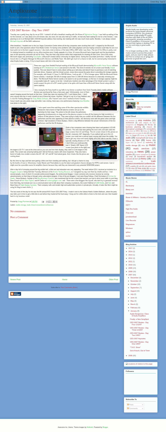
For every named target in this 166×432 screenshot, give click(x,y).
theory (143, 159)
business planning (133, 127)
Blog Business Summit (46, 178)
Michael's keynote (16, 41)
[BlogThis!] (49, 201)
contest (131, 131)
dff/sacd (153, 131)
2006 (130, 356)
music (152, 145)
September (135, 288)
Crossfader (37, 57)
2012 (130, 258)
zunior (128, 236)
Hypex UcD (129, 142)
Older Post (113, 280)
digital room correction (134, 133)
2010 (130, 265)
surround (129, 159)
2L (127, 182)
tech (136, 159)
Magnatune (130, 224)
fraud (134, 135)
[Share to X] (52, 201)
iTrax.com (129, 213)
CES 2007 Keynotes (137, 338)
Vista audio (142, 168)
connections (151, 129)
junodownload (131, 217)
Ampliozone (22, 10)
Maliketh (90, 427)
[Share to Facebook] (54, 201)
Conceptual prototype (134, 129)
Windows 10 (138, 170)
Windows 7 (148, 170)
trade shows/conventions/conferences (40, 205)
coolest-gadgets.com (54, 180)
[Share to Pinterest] (56, 201)
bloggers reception (16, 172)
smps (131, 156)
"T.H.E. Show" (135, 347)
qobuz (128, 232)
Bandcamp (130, 186)
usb (140, 166)
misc (143, 145)
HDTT (128, 205)
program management (141, 154)
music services (141, 148)
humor (148, 140)
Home (64, 280)
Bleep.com (130, 189)
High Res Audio (132, 209)
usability (133, 166)
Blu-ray (150, 125)
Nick (109, 183)
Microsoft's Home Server (102, 65)
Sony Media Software (40, 99)
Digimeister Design (91, 34)
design (145, 131)
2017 (130, 248)
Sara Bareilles (84, 101)
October (134, 284)
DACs (138, 131)
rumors (153, 154)
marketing (149, 142)
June (133, 298)
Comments (133, 408)
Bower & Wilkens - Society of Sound (139, 197)
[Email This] (47, 201)
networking (129, 152)
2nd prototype (130, 120)
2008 (130, 271)
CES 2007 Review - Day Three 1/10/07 (139, 329)
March (133, 304)
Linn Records (131, 220)
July (132, 294)
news (140, 151)
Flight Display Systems (28, 185)
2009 (130, 268)
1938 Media (100, 183)
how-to (128, 140)
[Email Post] (42, 201)
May (132, 301)
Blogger (105, 427)
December (135, 278)
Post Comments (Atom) (69, 287)
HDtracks (129, 201)
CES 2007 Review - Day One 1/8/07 (139, 343)
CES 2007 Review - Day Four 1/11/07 (139, 323)
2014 (130, 251)
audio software (143, 122)
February (134, 308)
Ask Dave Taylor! (28, 180)
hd (149, 135)
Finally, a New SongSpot (139, 319)
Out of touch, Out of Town (140, 351)
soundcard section (144, 156)
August (133, 291)
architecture (130, 123)
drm (145, 133)
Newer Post (15, 280)
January (134, 311)
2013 (130, 255)
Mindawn (129, 228)
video (133, 168)
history (151, 138)
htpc (138, 140)
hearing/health (141, 138)
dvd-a (151, 133)
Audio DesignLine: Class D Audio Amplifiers (139, 315)
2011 (130, 261)
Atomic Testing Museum (61, 172)
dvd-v (127, 135)
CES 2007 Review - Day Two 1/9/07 (139, 334)
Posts (131, 405)
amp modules (144, 120)
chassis (149, 127)
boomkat (129, 193)
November (135, 281)
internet (139, 142)
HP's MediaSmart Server (50, 68)
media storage (21, 205)
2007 (130, 275)
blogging (140, 125)
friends (142, 135)
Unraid (112, 68)
